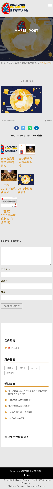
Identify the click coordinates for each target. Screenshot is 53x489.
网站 (3, 292)
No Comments (9, 121)
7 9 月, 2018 (28, 81)
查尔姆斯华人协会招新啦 (25, 162)
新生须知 (10, 373)
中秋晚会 (10, 368)
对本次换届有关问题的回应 (8, 162)
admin (49, 121)
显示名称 (6, 269)
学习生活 (22, 368)
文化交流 (34, 368)
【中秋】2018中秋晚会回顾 (8, 189)
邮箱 (4, 281)
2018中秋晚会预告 (16, 418)
